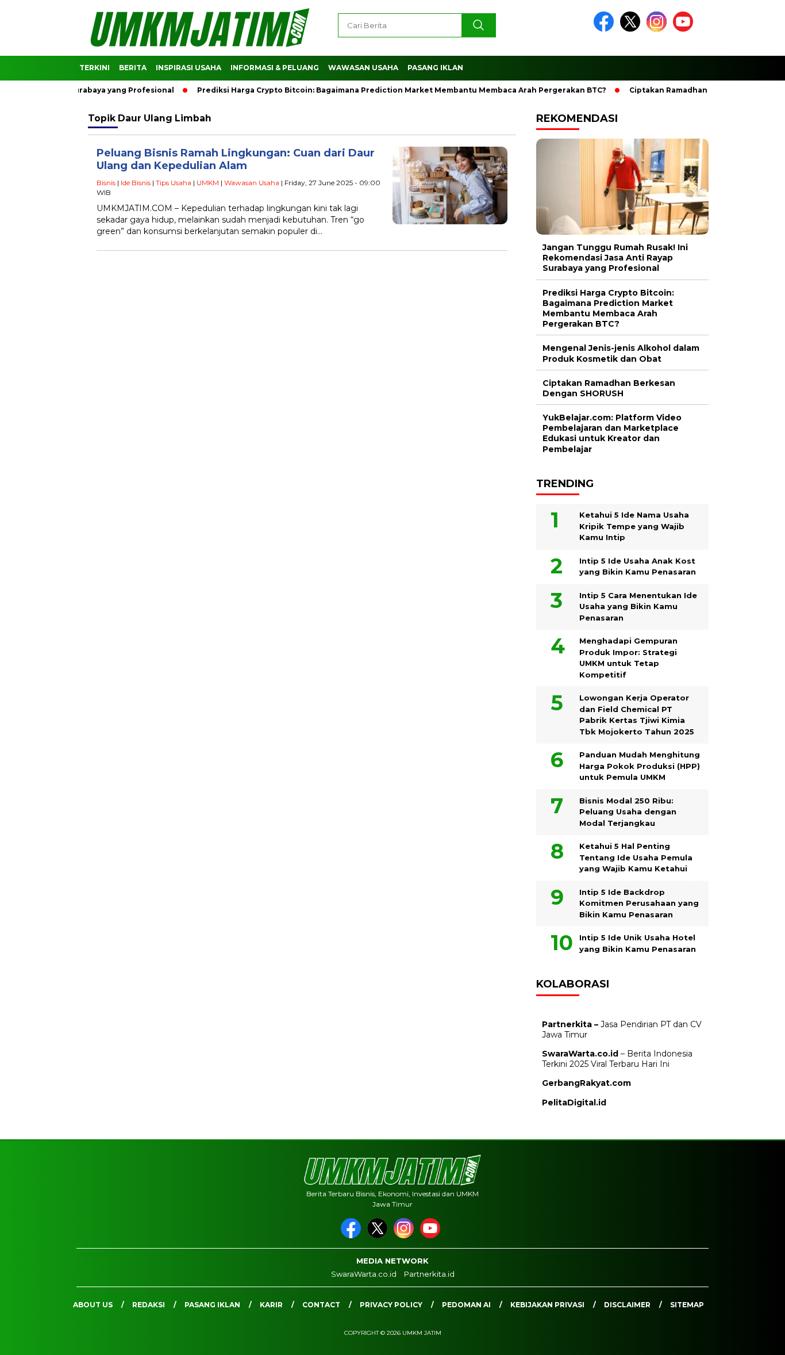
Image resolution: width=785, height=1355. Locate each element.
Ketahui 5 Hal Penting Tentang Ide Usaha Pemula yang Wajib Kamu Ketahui (635, 857)
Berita (133, 67)
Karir (271, 1304)
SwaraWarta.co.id (364, 1274)
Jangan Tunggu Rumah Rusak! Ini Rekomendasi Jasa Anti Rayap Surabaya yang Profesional (615, 257)
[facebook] (606, 29)
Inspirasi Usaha (188, 67)
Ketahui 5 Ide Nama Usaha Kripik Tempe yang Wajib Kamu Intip (634, 526)
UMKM (208, 182)
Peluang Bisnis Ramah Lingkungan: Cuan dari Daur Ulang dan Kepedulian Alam (236, 160)
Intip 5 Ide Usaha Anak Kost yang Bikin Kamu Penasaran (637, 566)
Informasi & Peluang (274, 67)
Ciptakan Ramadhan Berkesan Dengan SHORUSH (608, 388)
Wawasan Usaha (363, 67)
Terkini (94, 67)
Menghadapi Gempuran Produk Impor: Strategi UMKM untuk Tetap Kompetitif (628, 657)
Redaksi (148, 1304)
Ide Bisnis (136, 182)
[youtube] (685, 29)
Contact (321, 1304)
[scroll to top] (752, 1337)
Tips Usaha (173, 182)
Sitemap (687, 1304)
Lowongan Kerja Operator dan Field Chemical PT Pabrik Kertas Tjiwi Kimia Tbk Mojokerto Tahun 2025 (636, 714)
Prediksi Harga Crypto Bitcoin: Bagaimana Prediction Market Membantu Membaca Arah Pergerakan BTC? (378, 90)
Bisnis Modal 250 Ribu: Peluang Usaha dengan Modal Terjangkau (627, 812)
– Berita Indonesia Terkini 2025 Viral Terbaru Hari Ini (617, 1058)
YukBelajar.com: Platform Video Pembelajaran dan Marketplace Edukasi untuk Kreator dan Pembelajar (612, 433)
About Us (93, 1304)
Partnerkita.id (429, 1274)
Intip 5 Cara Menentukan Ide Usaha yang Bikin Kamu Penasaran (638, 606)
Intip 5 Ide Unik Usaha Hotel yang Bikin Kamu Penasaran (637, 943)
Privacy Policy (391, 1304)
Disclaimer (627, 1304)
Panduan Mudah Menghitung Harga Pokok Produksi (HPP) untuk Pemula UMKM (639, 766)
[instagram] (659, 29)
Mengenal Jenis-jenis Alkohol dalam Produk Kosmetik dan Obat (620, 353)
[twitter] (632, 29)
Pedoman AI (466, 1304)
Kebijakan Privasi (547, 1304)
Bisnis (106, 182)
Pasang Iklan (435, 67)
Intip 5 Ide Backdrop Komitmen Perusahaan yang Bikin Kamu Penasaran (639, 903)
